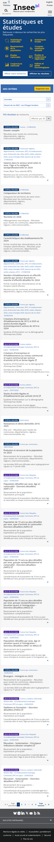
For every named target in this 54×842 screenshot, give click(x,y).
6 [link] (35, 804)
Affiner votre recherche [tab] (15, 73)
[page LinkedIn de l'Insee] (23, 814)
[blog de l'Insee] (35, 814)
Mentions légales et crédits (14, 831)
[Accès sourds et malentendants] (8, 2)
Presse (50, 5)
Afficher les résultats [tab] (39, 73)
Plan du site (28, 839)
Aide (5, 2)
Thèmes (6, 5)
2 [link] (21, 804)
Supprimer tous (42, 89)
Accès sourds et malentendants (28, 835)
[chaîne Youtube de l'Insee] (31, 814)
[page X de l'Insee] (27, 814)
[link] (42, 804)
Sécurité (47, 835)
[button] (47, 180)
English (49, 2)
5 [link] (32, 804)
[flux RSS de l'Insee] (39, 814)
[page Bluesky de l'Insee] (15, 814)
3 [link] (25, 804)
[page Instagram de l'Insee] (19, 814)
